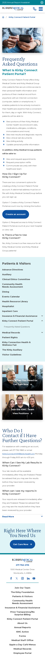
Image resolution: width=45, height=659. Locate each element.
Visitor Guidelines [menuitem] (11, 354)
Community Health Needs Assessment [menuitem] (12, 285)
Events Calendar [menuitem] (11, 296)
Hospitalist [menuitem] (8, 306)
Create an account (16, 214)
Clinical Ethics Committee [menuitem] (16, 279)
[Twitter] (16, 578)
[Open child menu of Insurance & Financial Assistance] (42, 316)
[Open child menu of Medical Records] (42, 332)
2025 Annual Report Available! (16, 2)
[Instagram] (22, 578)
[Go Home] (3, 17)
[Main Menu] (41, 9)
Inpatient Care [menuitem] (10, 311)
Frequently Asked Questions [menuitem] (17, 327)
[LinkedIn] (28, 578)
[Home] (13, 9)
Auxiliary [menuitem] (6, 274)
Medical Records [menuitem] (11, 332)
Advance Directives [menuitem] (12, 269)
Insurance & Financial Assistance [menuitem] (19, 316)
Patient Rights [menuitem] (10, 337)
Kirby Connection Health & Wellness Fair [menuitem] (16, 343)
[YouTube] (34, 578)
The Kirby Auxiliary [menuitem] (12, 350)
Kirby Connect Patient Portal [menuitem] (17, 321)
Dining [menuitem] (5, 292)
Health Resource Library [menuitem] (15, 301)
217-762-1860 (18, 450)
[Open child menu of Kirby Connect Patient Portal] (42, 320)
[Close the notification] (42, 2)
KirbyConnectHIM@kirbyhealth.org (18, 454)
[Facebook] (11, 578)
